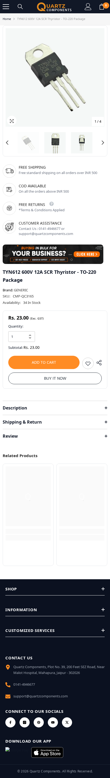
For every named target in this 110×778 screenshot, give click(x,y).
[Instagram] (24, 722)
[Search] (20, 6)
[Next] (103, 143)
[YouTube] (53, 722)
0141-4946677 (24, 684)
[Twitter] (67, 722)
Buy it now (55, 378)
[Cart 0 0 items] (102, 7)
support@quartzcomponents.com (40, 696)
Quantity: (15, 326)
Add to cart (44, 362)
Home (7, 19)
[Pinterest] (39, 722)
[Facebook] (10, 722)
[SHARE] (98, 362)
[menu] (6, 6)
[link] (28, 531)
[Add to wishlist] (88, 363)
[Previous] (7, 143)
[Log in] (88, 6)
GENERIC (21, 290)
